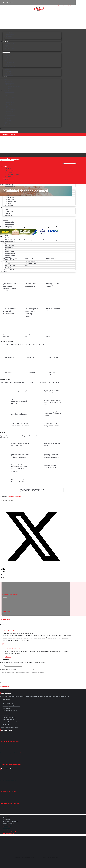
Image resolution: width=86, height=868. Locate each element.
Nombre (2, 665)
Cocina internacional (10, 62)
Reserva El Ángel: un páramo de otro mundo (11, 753)
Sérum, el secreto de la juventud (8, 791)
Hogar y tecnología (10, 48)
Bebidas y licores (9, 59)
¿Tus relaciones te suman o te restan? (10, 741)
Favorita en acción (9, 71)
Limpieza (7, 99)
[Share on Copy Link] (4, 574)
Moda (6, 45)
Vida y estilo (5, 41)
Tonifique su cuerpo (6, 611)
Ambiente (7, 69)
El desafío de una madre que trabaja (10, 594)
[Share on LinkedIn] (4, 569)
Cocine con (8, 64)
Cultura (7, 46)
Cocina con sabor (6, 52)
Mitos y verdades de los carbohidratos (10, 803)
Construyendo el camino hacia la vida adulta (11, 764)
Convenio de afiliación (6, 819)
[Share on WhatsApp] (4, 572)
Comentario (3, 682)
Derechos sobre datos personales (8, 823)
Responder (5, 643)
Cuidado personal (9, 34)
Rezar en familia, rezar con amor (8, 780)
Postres (7, 57)
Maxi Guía (5, 76)
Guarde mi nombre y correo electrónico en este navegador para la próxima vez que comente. (23, 672)
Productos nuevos (9, 43)
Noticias (4, 68)
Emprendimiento (9, 75)
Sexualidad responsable (14, 38)
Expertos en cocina (10, 66)
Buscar (1, 128)
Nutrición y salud (9, 32)
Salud (4, 577)
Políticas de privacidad (6, 817)
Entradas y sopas (9, 53)
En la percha (8, 39)
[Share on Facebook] (3, 505)
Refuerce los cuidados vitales (15, 496)
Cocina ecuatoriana (10, 61)
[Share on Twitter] (33, 566)
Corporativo (8, 73)
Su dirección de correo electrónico (8, 669)
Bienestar (5, 31)
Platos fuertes (8, 55)
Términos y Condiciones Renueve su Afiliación (10, 821)
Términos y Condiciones (7, 815)
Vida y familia (8, 36)
